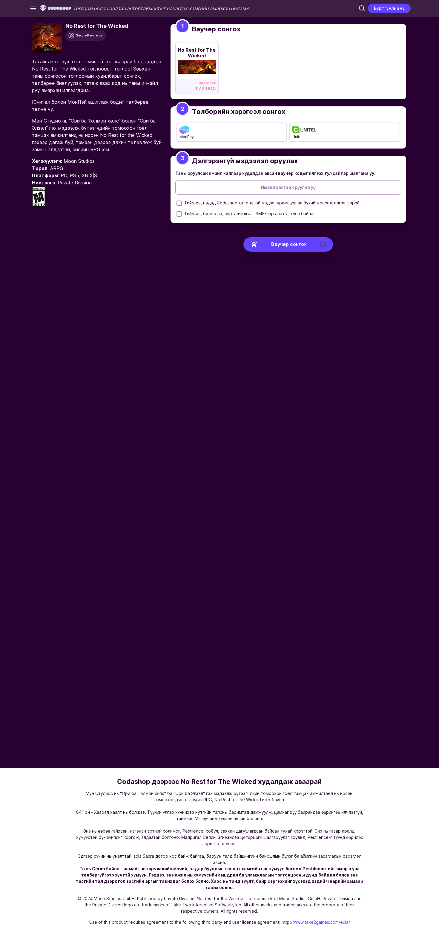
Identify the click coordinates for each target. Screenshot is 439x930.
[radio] (197, 66)
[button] (362, 8)
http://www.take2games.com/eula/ (316, 922)
